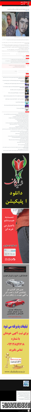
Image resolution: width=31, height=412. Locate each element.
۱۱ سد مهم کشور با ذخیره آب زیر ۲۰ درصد (24, 132)
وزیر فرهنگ (20, 407)
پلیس (13, 407)
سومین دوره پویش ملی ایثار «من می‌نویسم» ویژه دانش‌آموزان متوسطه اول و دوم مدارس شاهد (14, 105)
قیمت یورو (4, 406)
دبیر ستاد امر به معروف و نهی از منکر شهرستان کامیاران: (22, 142)
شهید (3, 405)
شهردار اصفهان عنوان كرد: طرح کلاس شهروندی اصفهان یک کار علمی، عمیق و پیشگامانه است (19, 59)
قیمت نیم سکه (8, 406)
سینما (15, 405)
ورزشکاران (23, 407)
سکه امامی (23, 405)
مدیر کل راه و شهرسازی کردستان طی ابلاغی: (23, 134)
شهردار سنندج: (26, 143)
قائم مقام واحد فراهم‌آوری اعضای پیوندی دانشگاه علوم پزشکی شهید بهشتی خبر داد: (20, 137)
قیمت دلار (18, 406)
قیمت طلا (12, 406)
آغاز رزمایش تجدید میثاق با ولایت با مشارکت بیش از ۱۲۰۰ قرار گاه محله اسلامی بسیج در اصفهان (19, 124)
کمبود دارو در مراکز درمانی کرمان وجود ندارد (23, 125)
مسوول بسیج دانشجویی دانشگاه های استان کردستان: (23, 121)
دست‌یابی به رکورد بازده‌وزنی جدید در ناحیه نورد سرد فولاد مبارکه (17, 89)
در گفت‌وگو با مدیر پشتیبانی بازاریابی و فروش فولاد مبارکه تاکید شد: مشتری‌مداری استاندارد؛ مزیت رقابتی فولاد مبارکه (14, 81)
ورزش (26, 407)
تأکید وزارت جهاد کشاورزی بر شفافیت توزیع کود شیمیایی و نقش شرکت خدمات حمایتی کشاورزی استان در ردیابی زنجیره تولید (14, 78)
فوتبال (21, 406)
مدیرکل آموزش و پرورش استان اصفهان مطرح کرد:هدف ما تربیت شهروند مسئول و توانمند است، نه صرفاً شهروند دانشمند (14, 87)
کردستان (10, 407)
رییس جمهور (29, 405)
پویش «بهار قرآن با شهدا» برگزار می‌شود (20, 102)
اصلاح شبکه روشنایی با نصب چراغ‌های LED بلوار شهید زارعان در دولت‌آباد (16, 92)
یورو (3, 407)
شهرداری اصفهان (6, 405)
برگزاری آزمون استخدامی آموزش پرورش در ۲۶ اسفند (23, 144)
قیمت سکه (15, 406)
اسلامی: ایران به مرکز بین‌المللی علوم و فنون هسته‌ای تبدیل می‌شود (21, 126)
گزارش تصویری (7, 407)
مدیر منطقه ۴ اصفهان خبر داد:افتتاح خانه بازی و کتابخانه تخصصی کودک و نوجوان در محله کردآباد (18, 127)
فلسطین (24, 406)
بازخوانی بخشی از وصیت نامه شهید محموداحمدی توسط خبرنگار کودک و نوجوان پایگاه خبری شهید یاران (18, 136)
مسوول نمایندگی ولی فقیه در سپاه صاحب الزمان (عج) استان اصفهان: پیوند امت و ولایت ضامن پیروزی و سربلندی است (16, 122)
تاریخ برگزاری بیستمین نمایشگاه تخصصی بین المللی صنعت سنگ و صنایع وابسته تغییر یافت (19, 131)
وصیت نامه (16, 407)
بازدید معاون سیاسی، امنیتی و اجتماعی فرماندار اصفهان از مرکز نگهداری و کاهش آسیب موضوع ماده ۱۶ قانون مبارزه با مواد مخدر (15, 150)
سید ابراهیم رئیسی (18, 405)
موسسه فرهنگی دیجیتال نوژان (21, 411)
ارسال (27, 10)
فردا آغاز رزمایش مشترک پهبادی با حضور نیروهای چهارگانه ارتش (22, 115)
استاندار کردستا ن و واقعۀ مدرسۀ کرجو (24, 138)
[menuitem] (30, 0)
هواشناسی (29, 407)
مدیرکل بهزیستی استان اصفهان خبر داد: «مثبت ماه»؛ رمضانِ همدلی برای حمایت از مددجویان (14, 95)
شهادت (12, 405)
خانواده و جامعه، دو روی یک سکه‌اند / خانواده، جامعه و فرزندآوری (21, 133)
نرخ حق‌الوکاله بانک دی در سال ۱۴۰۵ (20, 108)
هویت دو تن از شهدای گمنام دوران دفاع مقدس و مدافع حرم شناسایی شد (18, 9)
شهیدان (29, 406)
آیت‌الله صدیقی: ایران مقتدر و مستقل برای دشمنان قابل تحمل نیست (21, 119)
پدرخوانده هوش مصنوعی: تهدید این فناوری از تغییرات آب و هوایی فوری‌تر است (20, 116)
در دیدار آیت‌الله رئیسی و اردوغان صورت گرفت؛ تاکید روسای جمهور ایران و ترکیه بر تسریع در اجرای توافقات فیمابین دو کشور (16, 114)
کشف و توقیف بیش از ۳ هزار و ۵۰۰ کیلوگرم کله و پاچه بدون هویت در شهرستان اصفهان (15, 99)
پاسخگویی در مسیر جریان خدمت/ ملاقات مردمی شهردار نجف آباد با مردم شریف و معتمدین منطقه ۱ (18, 139)
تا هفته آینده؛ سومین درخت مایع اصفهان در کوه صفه (23, 149)
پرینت (25, 10)
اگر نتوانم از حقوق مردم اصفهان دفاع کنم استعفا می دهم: (22, 120)
